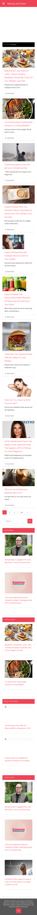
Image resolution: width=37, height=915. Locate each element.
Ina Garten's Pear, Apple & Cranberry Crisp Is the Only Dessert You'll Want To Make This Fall (18, 882)
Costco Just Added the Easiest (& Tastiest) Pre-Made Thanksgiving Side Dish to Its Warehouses (18, 600)
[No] (35, 907)
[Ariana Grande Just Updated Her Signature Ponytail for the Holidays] (18, 739)
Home (6, 44)
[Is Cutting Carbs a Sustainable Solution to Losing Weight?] (18, 662)
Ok (18, 911)
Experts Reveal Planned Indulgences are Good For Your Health (16, 255)
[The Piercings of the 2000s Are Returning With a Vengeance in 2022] (18, 707)
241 (21, 512)
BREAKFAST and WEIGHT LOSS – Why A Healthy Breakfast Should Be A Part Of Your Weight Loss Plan (18, 647)
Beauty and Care (16, 3)
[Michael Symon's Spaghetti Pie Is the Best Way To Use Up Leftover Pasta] (18, 536)
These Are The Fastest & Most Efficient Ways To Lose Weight (18, 357)
